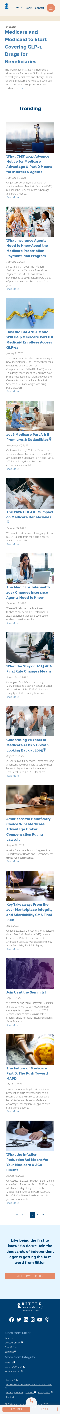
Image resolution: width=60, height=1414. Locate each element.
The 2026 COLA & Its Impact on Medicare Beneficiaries (29, 514)
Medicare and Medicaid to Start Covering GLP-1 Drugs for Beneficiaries (26, 46)
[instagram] (33, 1321)
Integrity (9, 1362)
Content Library (12, 1342)
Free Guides (11, 1347)
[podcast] (47, 1321)
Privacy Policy (12, 1380)
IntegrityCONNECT (14, 1367)
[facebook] (12, 1321)
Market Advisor (12, 1371)
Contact (10, 1397)
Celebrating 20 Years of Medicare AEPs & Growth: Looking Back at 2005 (28, 745)
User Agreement (14, 1392)
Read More (12, 197)
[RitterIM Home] (17, 8)
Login (45, 1409)
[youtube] (40, 1321)
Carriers (9, 1338)
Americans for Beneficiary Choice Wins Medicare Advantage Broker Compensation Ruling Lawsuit (28, 829)
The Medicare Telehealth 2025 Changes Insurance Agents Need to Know (28, 592)
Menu (50, 9)
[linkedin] (26, 1321)
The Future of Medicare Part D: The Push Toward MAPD (27, 1073)
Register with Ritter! (30, 1276)
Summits (9, 1351)
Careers (30, 1392)
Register (16, 1409)
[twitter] (19, 1321)
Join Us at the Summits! (26, 992)
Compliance (44, 1392)
